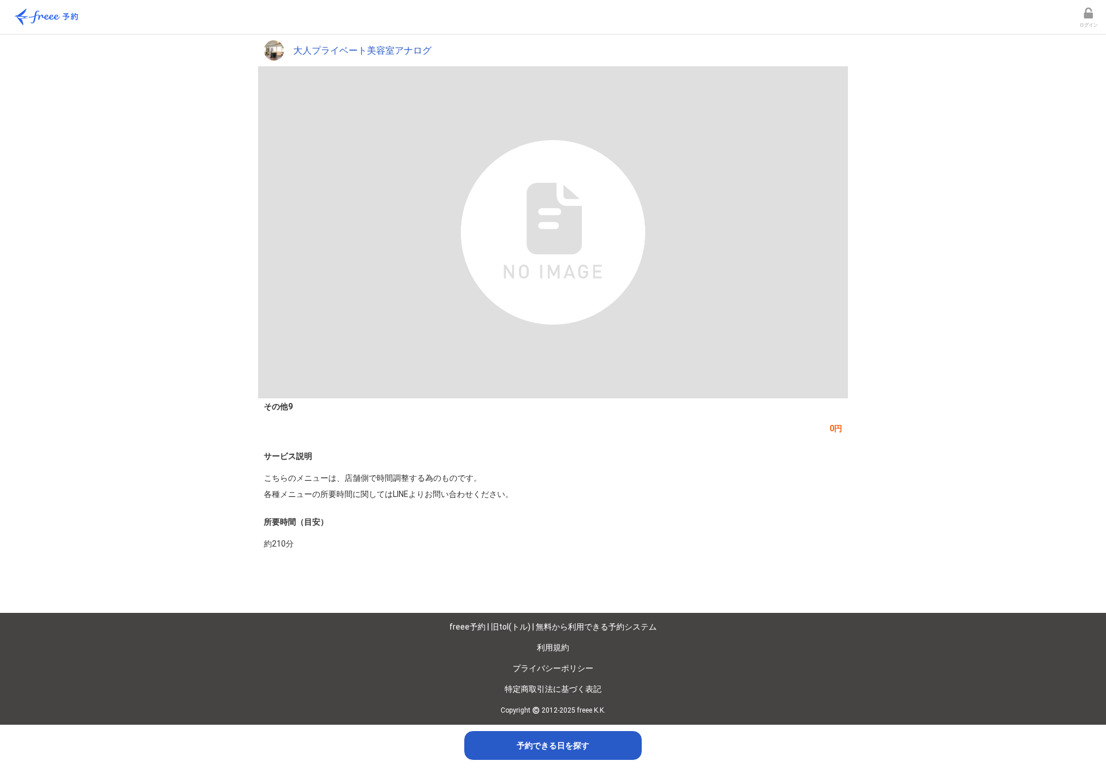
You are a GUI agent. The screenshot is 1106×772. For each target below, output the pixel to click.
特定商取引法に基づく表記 (553, 689)
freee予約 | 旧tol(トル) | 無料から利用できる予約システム (553, 626)
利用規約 (553, 647)
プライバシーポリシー (553, 668)
